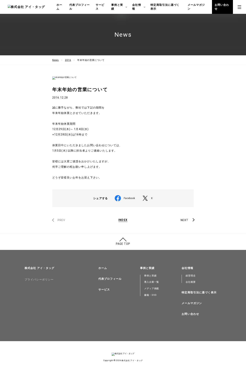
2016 (68, 60)
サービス (100, 6)
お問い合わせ (222, 6)
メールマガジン (196, 6)
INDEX (122, 220)
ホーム (59, 6)
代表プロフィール (79, 6)
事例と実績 (150, 275)
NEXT (184, 220)
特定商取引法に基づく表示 (165, 6)
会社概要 (191, 282)
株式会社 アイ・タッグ (39, 268)
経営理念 (191, 275)
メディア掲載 (151, 288)
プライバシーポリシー (39, 279)
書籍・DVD (150, 295)
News (55, 60)
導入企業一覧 (151, 282)
